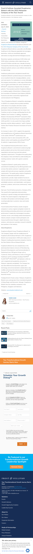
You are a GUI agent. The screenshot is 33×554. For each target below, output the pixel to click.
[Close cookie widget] (31, 540)
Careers (4, 523)
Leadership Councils (7, 508)
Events (3, 499)
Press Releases (10, 323)
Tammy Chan (12, 298)
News (3, 323)
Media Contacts (6, 530)
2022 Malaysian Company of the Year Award (15, 47)
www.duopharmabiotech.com (15, 290)
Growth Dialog (18, 486)
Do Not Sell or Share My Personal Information (13, 551)
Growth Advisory (6, 502)
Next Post (28, 293)
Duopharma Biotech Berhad (8, 44)
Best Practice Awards (6, 321)
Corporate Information (8, 520)
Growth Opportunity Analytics (10, 505)
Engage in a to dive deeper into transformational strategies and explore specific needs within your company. (16, 385)
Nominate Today (16, 467)
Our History (5, 514)
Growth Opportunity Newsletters (18, 488)
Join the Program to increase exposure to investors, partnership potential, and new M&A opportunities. (16, 398)
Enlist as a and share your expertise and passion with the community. (16, 404)
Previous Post (5, 293)
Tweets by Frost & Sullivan (8, 352)
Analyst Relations (7, 535)
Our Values (5, 517)
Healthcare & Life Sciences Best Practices (21, 321)
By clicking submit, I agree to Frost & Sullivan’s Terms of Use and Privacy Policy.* (16, 438)
